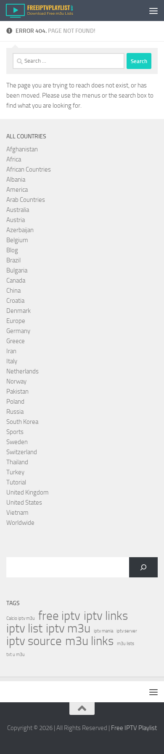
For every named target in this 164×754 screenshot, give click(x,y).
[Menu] (153, 10)
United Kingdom (27, 492)
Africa (13, 159)
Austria (15, 220)
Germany (18, 331)
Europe (15, 321)
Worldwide (20, 522)
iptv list (24, 629)
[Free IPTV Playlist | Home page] (50, 10)
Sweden (17, 442)
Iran (11, 351)
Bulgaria (16, 270)
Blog (12, 250)
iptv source (34, 641)
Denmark (18, 311)
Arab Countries (25, 200)
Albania (15, 179)
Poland (15, 401)
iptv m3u (68, 629)
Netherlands (22, 371)
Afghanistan (22, 149)
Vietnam (17, 512)
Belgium (17, 240)
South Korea (22, 422)
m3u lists (125, 643)
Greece (15, 341)
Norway (16, 381)
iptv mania (103, 631)
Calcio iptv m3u (20, 618)
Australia (17, 210)
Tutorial (16, 482)
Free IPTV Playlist (134, 728)
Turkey (15, 472)
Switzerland (21, 452)
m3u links (89, 641)
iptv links (106, 616)
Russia (15, 411)
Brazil (13, 260)
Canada (15, 280)
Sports (15, 432)
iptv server (126, 631)
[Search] (143, 567)
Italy (11, 361)
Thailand (17, 462)
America (17, 189)
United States (24, 502)
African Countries (28, 169)
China (13, 290)
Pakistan (17, 391)
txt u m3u (15, 654)
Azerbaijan (20, 230)
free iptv (59, 616)
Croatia (15, 300)
